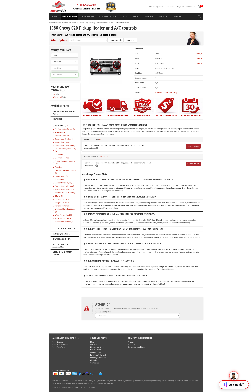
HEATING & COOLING (61, 239)
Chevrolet (80, 23)
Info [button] (134, 16)
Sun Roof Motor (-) (62, 199)
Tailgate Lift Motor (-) (63, 202)
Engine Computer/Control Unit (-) (65, 162)
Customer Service (99, 338)
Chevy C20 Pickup (90, 23)
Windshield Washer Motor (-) (65, 210)
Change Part (130, 40)
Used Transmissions (108, 16)
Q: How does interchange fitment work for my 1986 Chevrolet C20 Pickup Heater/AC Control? (127, 179)
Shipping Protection (98, 357)
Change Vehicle (116, 40)
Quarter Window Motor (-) (65, 192)
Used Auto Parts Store (68, 23)
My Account (191, 6)
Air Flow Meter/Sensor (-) (65, 129)
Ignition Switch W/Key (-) (64, 183)
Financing (148, 16)
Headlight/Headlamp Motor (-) (65, 171)
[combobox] (64, 55)
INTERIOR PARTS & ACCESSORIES (60, 245)
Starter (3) (59, 196)
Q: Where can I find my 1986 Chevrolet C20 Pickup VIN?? (108, 261)
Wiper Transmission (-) (64, 221)
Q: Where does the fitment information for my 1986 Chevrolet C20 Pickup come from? (123, 229)
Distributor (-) (60, 154)
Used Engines (88, 16)
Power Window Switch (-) (64, 189)
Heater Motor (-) (61, 176)
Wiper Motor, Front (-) (63, 215)
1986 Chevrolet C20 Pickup (105, 23)
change (199, 53)
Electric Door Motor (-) (63, 158)
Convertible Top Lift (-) (63, 142)
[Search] (199, 16)
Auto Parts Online (54, 23)
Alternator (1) (60, 132)
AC (100, 139)
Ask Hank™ (94, 344)
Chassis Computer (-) (63, 135)
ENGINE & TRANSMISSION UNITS (63, 112)
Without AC (103, 157)
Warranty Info (95, 352)
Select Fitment (193, 146)
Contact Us (170, 6)
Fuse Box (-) (59, 167)
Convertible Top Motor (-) (65, 145)
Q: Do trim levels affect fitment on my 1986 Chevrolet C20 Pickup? (114, 275)
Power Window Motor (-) (64, 186)
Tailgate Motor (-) (62, 206)
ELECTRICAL (57, 119)
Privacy (131, 342)
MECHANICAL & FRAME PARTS (62, 253)
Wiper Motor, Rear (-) (63, 218)
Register (180, 6)
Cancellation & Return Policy (166, 92)
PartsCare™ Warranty (98, 355)
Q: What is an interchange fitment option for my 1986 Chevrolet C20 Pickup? (119, 197)
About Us (131, 344)
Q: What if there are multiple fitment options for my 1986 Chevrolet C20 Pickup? (121, 243)
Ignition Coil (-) (60, 179)
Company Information (140, 338)
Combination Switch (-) (64, 139)
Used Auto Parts (69, 16)
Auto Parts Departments (65, 338)
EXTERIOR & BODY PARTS (62, 228)
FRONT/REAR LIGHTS (61, 234)
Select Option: (59, 40)
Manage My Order (156, 6)
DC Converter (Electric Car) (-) (65, 150)
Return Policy (95, 349)
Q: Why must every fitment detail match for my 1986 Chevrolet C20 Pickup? (118, 214)
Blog (125, 16)
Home (54, 16)
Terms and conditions (136, 347)
